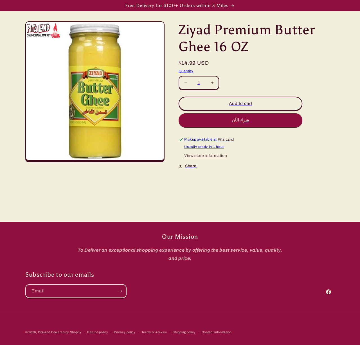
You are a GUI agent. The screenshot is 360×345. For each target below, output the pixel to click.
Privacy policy (125, 331)
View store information (205, 156)
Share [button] (191, 166)
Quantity (186, 71)
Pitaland (44, 332)
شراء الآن (240, 120)
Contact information (216, 331)
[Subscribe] (120, 291)
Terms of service (154, 331)
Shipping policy (184, 331)
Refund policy (97, 331)
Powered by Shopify (66, 332)
